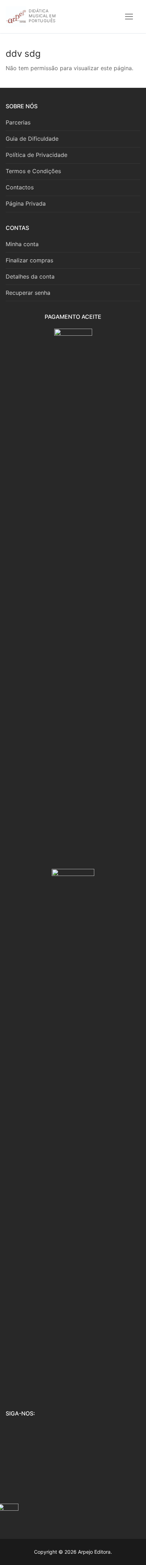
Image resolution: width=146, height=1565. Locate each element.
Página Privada (26, 203)
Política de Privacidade (36, 154)
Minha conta (22, 244)
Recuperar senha (28, 292)
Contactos (20, 187)
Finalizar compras (29, 260)
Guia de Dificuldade (32, 138)
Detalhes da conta (30, 276)
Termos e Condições (33, 171)
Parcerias (18, 122)
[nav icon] (129, 16)
